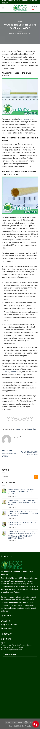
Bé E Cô (28, 34)
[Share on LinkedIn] (27, 419)
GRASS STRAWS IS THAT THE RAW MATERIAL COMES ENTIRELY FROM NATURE (22, 503)
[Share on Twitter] (16, 419)
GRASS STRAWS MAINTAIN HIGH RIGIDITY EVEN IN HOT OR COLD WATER (20, 492)
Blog (20, 22)
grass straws (24, 119)
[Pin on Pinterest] (24, 419)
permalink (32, 429)
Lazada (6, 372)
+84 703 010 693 (17, 647)
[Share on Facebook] (12, 419)
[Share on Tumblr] (31, 419)
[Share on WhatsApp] (8, 419)
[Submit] (36, 477)
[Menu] (3, 8)
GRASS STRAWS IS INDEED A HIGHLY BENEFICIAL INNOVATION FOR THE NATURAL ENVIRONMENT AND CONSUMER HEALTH (22, 535)
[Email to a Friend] (20, 419)
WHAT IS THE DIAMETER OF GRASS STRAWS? (10, 453)
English (34, 6)
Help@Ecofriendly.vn (14, 650)
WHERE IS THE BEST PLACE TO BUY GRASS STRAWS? (22, 524)
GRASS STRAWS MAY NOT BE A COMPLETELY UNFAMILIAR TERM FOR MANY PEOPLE (23, 514)
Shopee (13, 372)
